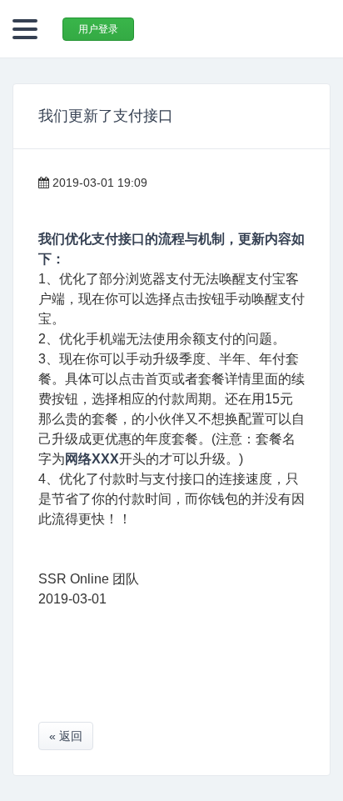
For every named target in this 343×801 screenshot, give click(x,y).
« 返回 (65, 736)
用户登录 (98, 29)
